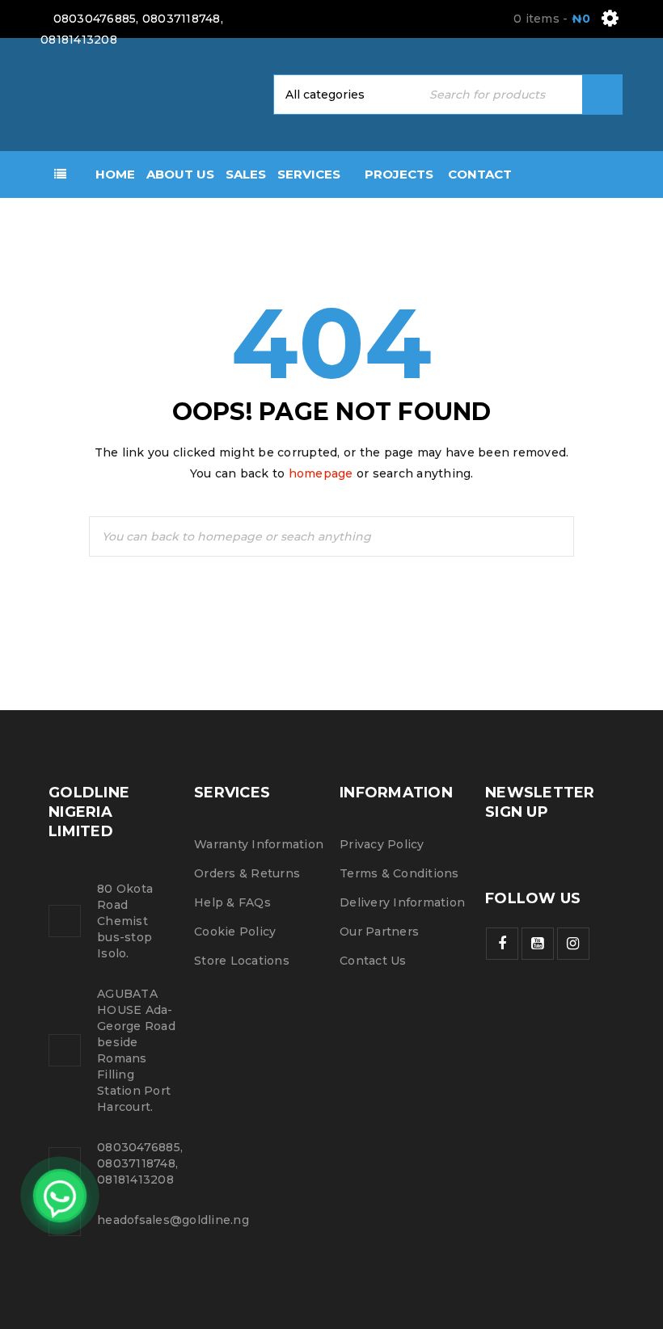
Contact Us (373, 960)
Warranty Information (258, 844)
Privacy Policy (382, 844)
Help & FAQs (232, 902)
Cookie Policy (235, 931)
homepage (321, 473)
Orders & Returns (247, 873)
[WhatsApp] (60, 1195)
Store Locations (241, 960)
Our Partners (379, 931)
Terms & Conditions (399, 873)
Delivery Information (402, 902)
